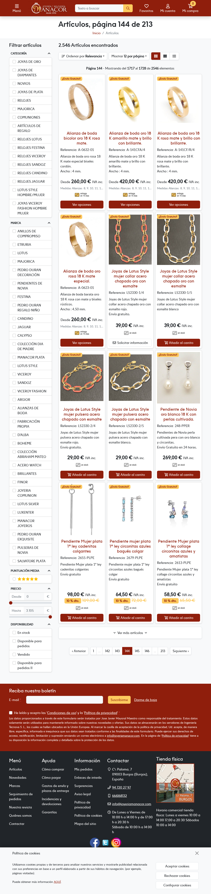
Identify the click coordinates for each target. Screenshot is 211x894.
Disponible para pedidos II (30, 665)
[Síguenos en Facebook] (95, 842)
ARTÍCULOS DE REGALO (29, 128)
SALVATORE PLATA (32, 561)
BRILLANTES (27, 474)
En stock (24, 633)
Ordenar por (83, 56)
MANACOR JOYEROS (26, 523)
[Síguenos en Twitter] (105, 842)
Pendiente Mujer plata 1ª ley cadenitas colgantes (81, 546)
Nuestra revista (20, 807)
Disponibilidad (22, 624)
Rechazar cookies (177, 876)
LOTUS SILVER (28, 504)
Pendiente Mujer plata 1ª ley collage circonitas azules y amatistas (178, 549)
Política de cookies (88, 815)
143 (117, 651)
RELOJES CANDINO (32, 173)
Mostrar (127, 56)
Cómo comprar (53, 769)
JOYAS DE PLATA (30, 92)
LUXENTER (26, 512)
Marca (16, 223)
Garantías (49, 812)
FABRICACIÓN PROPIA (29, 423)
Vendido (24, 654)
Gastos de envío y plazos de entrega (55, 788)
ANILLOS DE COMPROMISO (29, 233)
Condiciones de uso (61, 713)
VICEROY (24, 374)
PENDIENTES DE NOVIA (30, 285)
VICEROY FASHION (32, 391)
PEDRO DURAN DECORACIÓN (29, 272)
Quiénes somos (20, 815)
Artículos (15, 769)
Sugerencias (83, 786)
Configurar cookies (177, 885)
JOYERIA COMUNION (27, 493)
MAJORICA (26, 109)
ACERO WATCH (29, 465)
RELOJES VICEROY (32, 156)
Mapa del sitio (85, 824)
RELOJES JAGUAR (31, 181)
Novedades (17, 777)
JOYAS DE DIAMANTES (27, 72)
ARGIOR (24, 400)
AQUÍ (57, 882)
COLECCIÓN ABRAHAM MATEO (32, 454)
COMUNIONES (29, 117)
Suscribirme (119, 700)
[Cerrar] (197, 853)
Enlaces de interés (88, 777)
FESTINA (24, 297)
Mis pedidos (83, 769)
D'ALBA (23, 435)
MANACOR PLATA (31, 357)
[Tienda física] (175, 783)
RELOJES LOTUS (30, 139)
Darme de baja (145, 700)
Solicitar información (132, 343)
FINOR (23, 482)
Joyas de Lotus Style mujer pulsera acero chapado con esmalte (82, 414)
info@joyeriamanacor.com (123, 736)
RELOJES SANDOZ (32, 164)
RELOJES (24, 100)
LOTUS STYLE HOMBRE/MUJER (31, 192)
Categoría (19, 53)
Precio (16, 589)
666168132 (119, 796)
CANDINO (25, 318)
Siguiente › (181, 651)
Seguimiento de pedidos (21, 796)
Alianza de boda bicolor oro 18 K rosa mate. (82, 138)
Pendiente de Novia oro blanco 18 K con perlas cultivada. (178, 414)
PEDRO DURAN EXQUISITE (29, 536)
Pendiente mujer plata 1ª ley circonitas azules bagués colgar (130, 546)
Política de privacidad (100, 713)
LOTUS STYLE (28, 366)
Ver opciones (81, 204)
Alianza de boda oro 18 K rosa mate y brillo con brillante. (178, 138)
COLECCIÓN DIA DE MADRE (30, 346)
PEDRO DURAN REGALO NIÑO (29, 307)
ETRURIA (24, 244)
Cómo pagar (51, 777)
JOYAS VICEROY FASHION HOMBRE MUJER (32, 208)
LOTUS (23, 253)
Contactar (16, 824)
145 (137, 651)
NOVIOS (24, 83)
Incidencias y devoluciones (51, 801)
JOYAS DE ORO (29, 62)
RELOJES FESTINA (31, 148)
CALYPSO (25, 335)
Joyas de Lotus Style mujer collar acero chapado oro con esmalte (130, 278)
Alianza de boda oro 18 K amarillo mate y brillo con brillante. (130, 138)
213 (163, 651)
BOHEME (25, 443)
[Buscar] (128, 8)
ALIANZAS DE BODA (28, 410)
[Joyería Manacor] (50, 8)
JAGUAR (24, 327)
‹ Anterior (79, 651)
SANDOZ (24, 383)
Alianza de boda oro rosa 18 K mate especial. (81, 275)
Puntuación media (25, 571)
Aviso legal (82, 794)
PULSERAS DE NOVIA (28, 550)
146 (147, 651)
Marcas (14, 786)
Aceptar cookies (177, 866)
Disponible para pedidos (30, 643)
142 (107, 651)
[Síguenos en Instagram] (116, 842)
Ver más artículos (130, 633)
